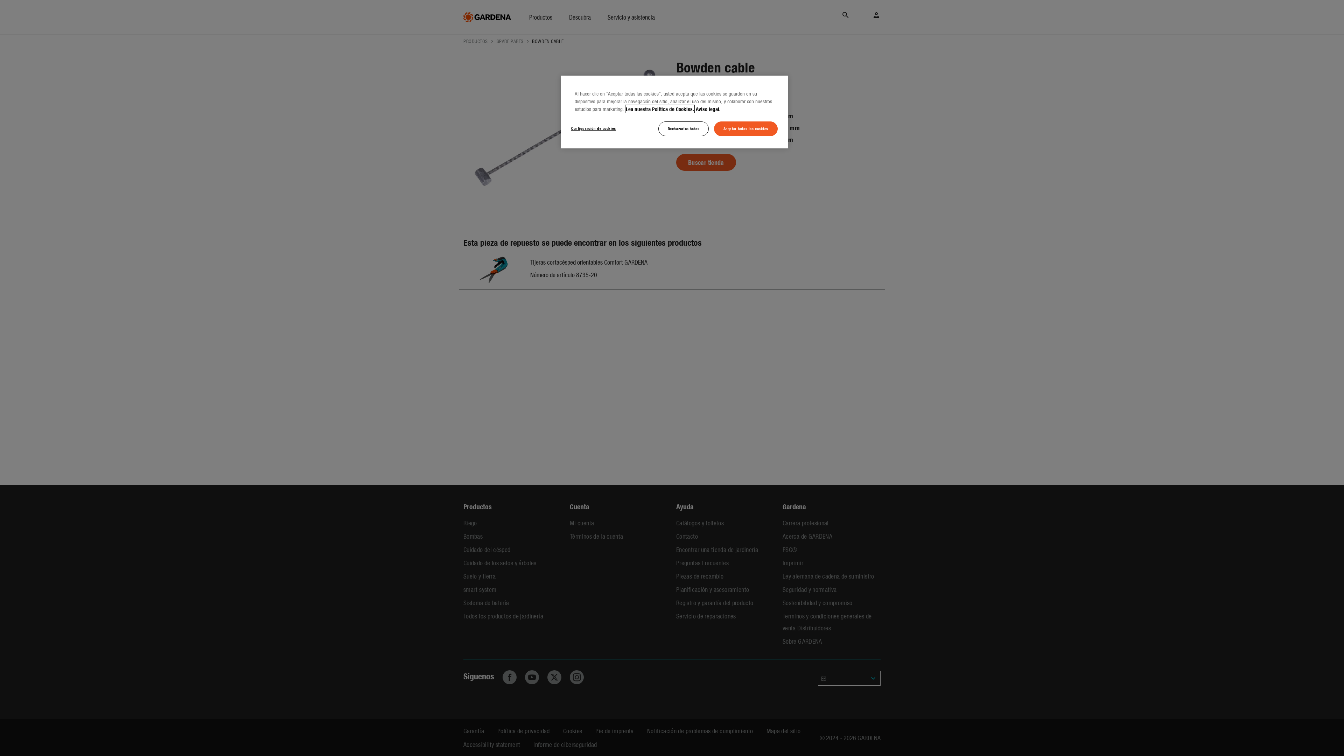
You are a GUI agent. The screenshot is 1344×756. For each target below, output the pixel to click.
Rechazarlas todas (684, 128)
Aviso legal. (708, 108)
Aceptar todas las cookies (745, 128)
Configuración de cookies (593, 128)
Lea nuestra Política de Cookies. (660, 108)
